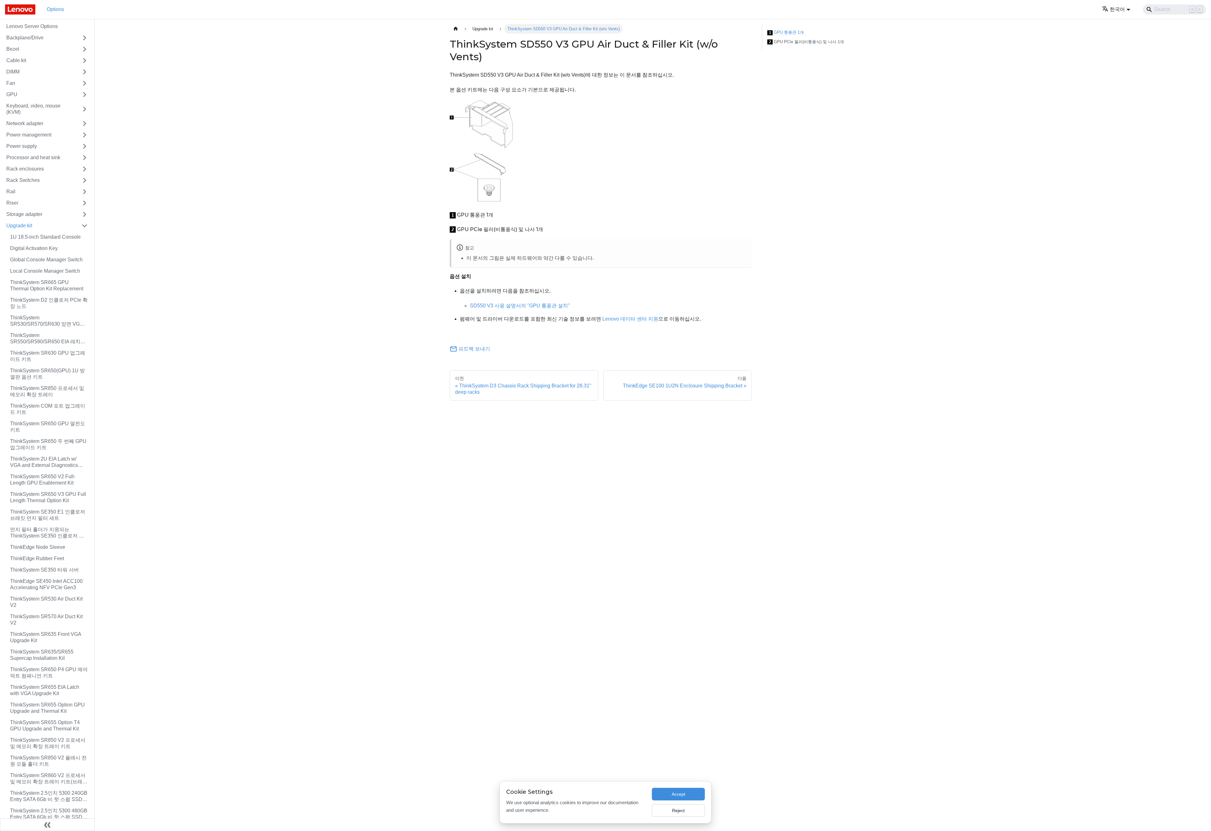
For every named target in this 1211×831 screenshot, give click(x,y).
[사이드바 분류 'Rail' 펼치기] (84, 192)
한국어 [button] (1117, 9)
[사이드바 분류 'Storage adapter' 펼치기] (84, 214)
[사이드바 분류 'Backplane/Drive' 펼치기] (84, 38)
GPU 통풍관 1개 (786, 32)
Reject (678, 810)
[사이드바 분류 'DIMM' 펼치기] (84, 72)
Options (55, 9)
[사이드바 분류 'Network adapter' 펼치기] (84, 124)
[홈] (456, 29)
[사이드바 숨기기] (47, 824)
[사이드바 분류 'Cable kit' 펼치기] (84, 60)
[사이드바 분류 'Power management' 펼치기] (84, 135)
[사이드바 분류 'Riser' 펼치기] (84, 203)
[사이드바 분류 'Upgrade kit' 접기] (84, 226)
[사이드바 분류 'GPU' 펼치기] (84, 95)
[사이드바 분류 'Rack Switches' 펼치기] (84, 180)
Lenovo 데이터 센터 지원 (630, 319)
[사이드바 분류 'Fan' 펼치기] (84, 83)
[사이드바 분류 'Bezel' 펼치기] (84, 49)
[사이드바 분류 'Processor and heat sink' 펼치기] (84, 158)
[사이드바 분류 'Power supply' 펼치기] (84, 146)
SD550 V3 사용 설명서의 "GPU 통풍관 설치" (520, 305)
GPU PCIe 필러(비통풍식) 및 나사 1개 (806, 41)
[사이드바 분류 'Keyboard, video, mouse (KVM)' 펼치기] (84, 109)
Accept (678, 794)
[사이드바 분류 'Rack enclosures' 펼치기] (84, 169)
